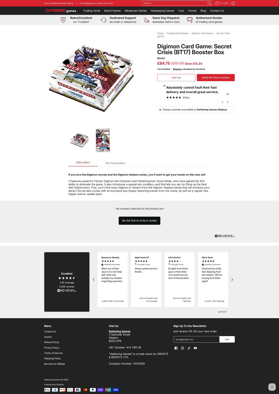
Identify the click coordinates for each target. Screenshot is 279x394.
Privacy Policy (51, 347)
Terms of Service (53, 353)
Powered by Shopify (54, 384)
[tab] (83, 163)
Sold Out (176, 77)
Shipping (177, 69)
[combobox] (174, 3)
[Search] (209, 3)
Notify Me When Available (216, 77)
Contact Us (50, 331)
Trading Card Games (177, 33)
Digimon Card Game (202, 33)
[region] (162, 279)
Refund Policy (51, 342)
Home (160, 33)
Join (227, 339)
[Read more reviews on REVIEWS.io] (67, 290)
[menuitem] (221, 3)
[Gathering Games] (61, 10)
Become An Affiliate (54, 363)
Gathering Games (52, 379)
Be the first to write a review (139, 220)
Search (48, 336)
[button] (139, 219)
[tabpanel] (139, 182)
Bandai (161, 58)
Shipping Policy (52, 358)
